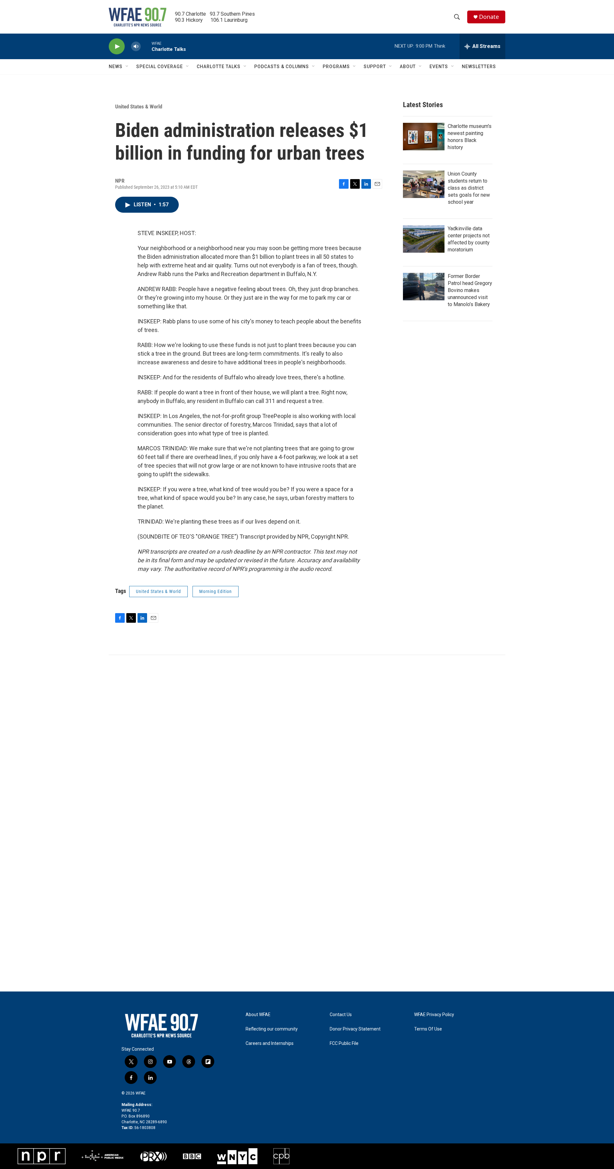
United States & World (138, 106)
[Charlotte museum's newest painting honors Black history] (424, 136)
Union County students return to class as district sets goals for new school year (469, 188)
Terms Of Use (428, 1029)
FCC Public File (344, 1043)
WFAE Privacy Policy (434, 1014)
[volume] (135, 46)
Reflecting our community (272, 1029)
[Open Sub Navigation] (127, 66)
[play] (117, 46)
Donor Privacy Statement (355, 1029)
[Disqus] (307, 741)
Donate (489, 16)
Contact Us (341, 1014)
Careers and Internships (270, 1043)
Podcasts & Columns (281, 66)
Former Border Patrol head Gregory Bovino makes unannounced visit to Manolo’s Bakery (470, 290)
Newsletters (479, 66)
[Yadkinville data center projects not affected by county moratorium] (424, 239)
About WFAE (258, 1014)
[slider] (146, 46)
